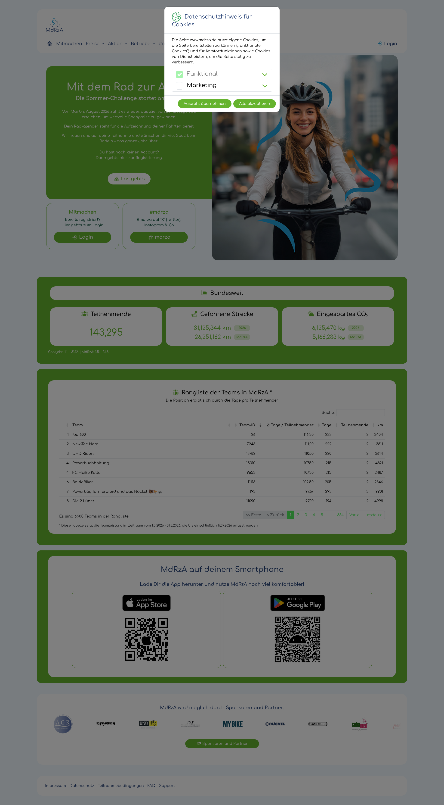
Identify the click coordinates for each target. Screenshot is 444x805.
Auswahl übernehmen (205, 104)
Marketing (201, 85)
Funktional (202, 74)
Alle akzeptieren (254, 104)
